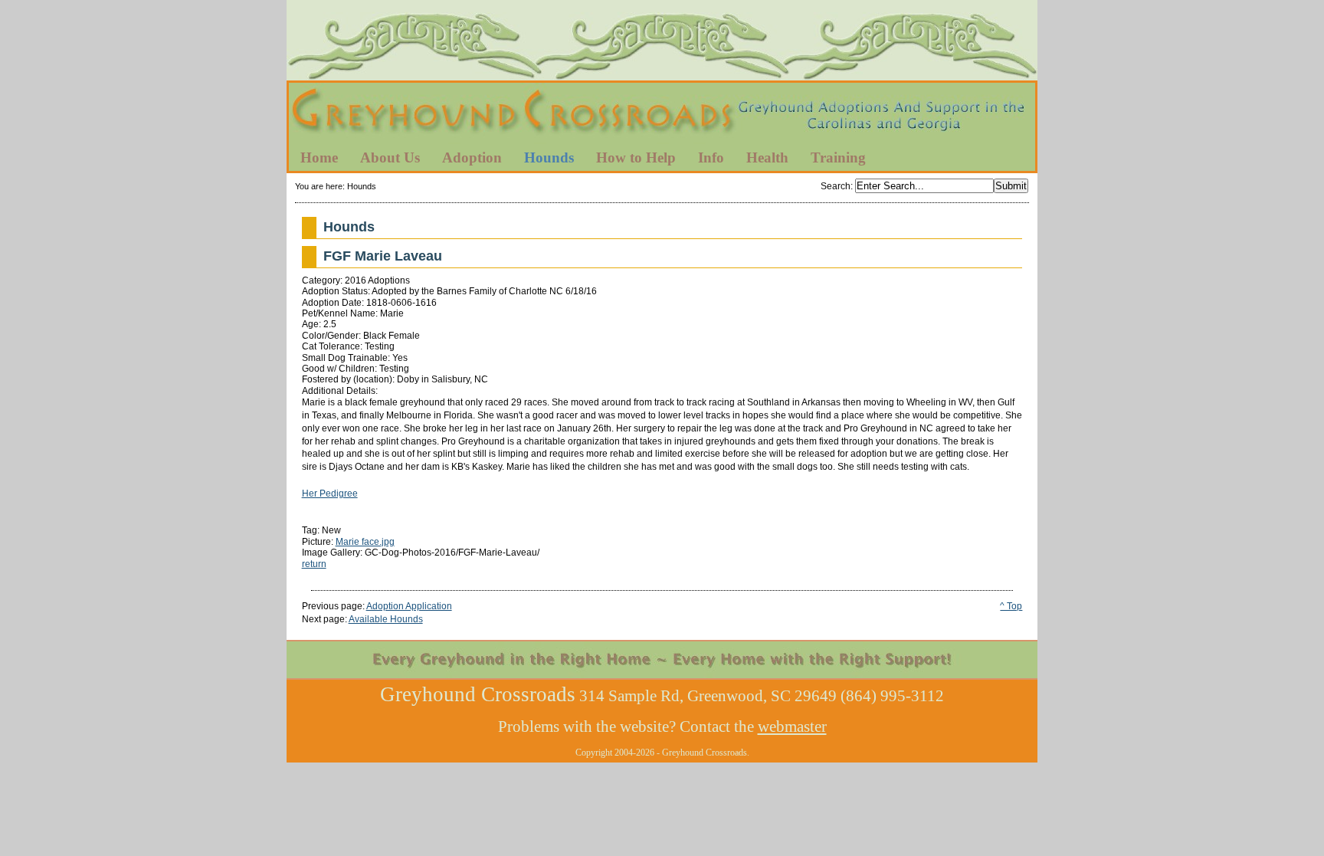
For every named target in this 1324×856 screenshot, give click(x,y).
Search (835, 186)
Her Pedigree (330, 493)
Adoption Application (409, 606)
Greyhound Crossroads (662, 114)
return (314, 564)
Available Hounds (386, 619)
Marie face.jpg (365, 541)
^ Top (1011, 606)
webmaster (792, 726)
